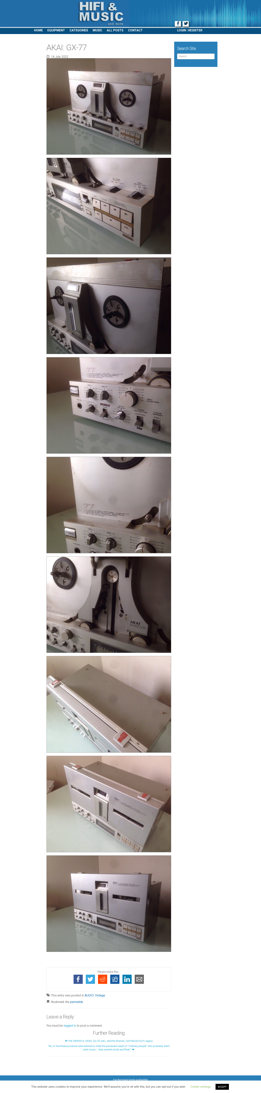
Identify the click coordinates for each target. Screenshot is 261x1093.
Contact (135, 30)
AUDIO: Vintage (95, 995)
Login (181, 30)
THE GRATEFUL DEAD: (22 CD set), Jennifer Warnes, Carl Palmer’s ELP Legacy (110, 1040)
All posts (115, 30)
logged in (70, 1025)
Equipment (56, 30)
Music (97, 30)
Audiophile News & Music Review (130, 14)
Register (195, 30)
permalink (76, 1002)
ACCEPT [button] (222, 1086)
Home (38, 30)
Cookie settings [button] (200, 1086)
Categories (79, 30)
